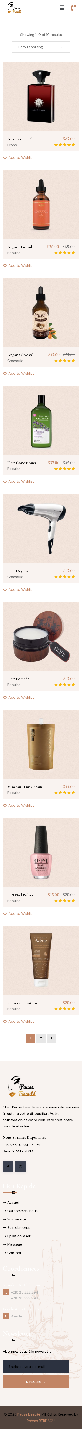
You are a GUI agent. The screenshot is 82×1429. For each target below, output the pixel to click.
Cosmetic (15, 360)
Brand (12, 144)
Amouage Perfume (22, 138)
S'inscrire (34, 1382)
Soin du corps (18, 1227)
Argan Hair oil (19, 246)
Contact (14, 1252)
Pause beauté (28, 1414)
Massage (14, 1244)
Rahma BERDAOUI (41, 1420)
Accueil (13, 1202)
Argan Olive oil (20, 354)
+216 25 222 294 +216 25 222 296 (24, 1295)
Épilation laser (19, 1236)
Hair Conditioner (22, 462)
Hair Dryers (17, 570)
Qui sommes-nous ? (24, 1210)
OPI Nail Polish (20, 894)
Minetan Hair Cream (24, 786)
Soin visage (16, 1219)
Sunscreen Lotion (22, 1002)
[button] (62, 8)
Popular (13, 252)
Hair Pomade (18, 678)
